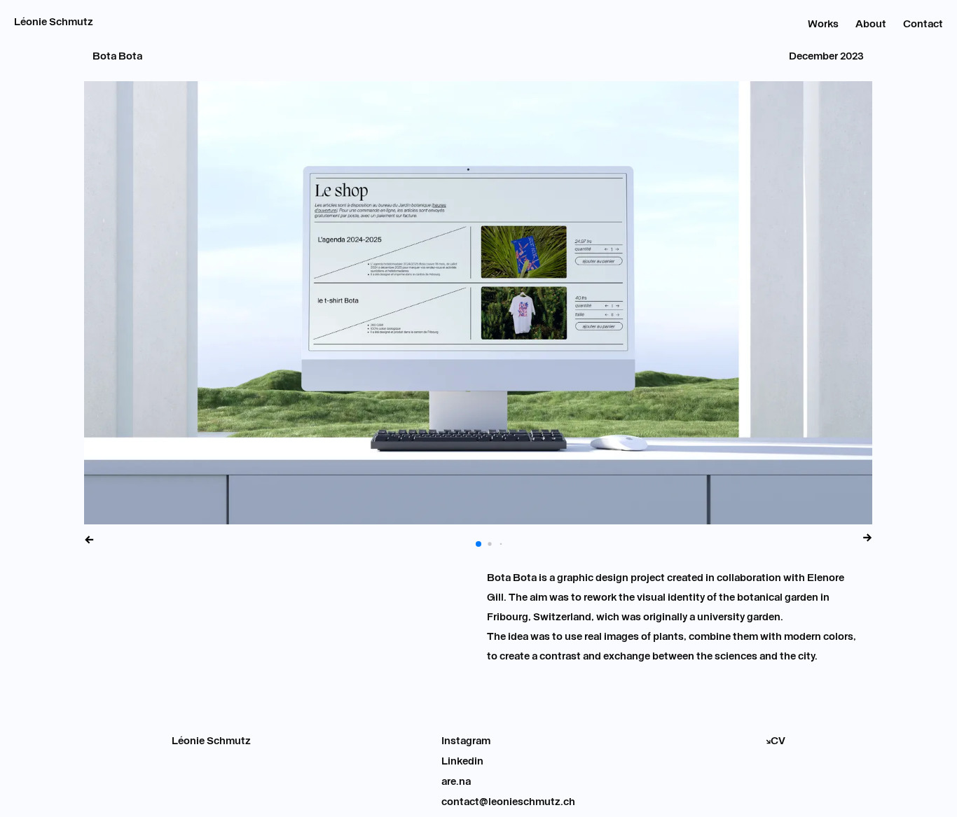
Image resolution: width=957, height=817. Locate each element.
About (870, 25)
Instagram (465, 741)
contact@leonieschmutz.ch (508, 802)
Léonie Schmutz (53, 23)
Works (823, 25)
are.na (456, 782)
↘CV (775, 741)
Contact (923, 25)
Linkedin (462, 762)
